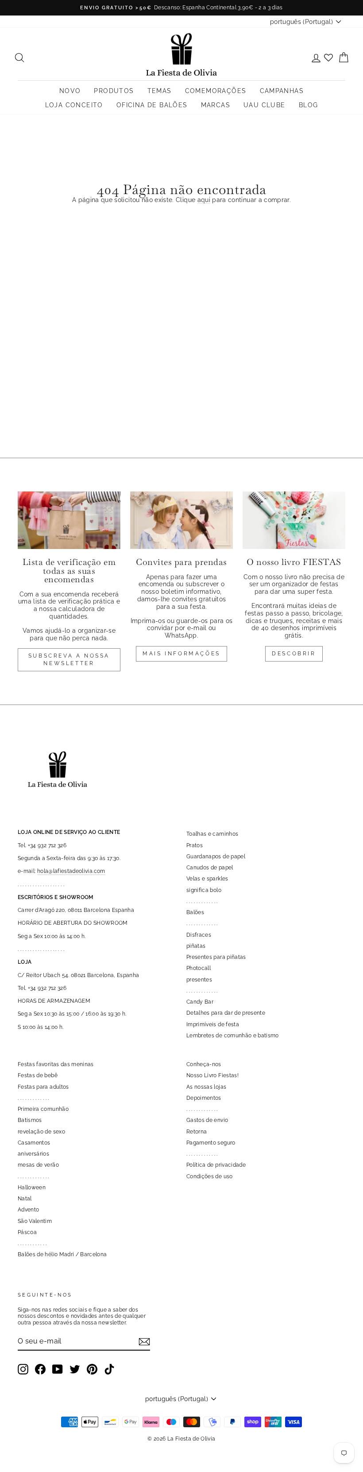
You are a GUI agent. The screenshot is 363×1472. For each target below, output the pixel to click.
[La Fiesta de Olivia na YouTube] (57, 1369)
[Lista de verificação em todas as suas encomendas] (69, 520)
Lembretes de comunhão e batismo (232, 1035)
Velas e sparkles (207, 879)
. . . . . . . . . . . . (32, 1243)
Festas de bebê (38, 1075)
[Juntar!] (144, 1341)
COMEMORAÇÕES (216, 90)
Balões (195, 912)
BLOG (308, 105)
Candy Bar (199, 1002)
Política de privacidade (216, 1165)
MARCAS (215, 105)
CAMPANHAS (282, 90)
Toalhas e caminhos (212, 834)
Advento (28, 1210)
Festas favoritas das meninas (56, 1064)
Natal (25, 1199)
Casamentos (34, 1143)
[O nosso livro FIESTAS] (294, 520)
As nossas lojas (206, 1087)
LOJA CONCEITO (74, 105)
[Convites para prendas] (181, 520)
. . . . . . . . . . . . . (202, 901)
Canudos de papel (209, 868)
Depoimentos (203, 1098)
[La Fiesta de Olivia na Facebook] (40, 1369)
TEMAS (159, 90)
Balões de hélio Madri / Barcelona (62, 1254)
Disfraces (198, 935)
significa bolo (203, 890)
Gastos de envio (207, 1120)
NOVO (70, 90)
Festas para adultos (43, 1087)
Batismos (30, 1120)
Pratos (194, 845)
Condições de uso (209, 1176)
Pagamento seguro (211, 1143)
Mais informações (181, 653)
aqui (203, 199)
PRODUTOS (114, 90)
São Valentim (35, 1221)
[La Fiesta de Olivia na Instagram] (23, 1369)
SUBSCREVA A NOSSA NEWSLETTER (69, 659)
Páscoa (27, 1232)
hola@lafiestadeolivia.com (71, 871)
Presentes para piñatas (216, 957)
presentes (199, 980)
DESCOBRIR (294, 653)
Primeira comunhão (43, 1109)
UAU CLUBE (264, 105)
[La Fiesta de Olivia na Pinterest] (92, 1369)
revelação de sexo (41, 1132)
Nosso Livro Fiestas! (212, 1075)
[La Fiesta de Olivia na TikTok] (109, 1369)
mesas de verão (38, 1165)
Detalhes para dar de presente (225, 1013)
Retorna (196, 1132)
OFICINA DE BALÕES (152, 105)
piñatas (195, 946)
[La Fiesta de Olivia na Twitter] (75, 1369)
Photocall (198, 968)
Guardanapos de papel (215, 856)
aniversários (33, 1154)
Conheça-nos (203, 1064)
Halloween (32, 1187)
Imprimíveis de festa (212, 1024)
